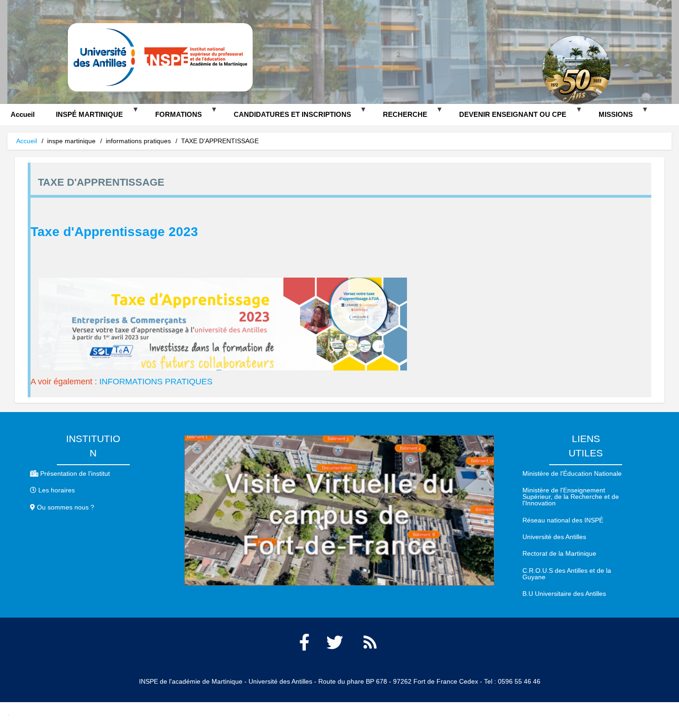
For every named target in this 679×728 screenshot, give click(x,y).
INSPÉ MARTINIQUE (84, 117)
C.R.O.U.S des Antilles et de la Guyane (566, 574)
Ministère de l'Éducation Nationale (572, 473)
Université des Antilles (554, 536)
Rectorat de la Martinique (559, 553)
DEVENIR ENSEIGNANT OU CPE (507, 117)
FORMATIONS (172, 117)
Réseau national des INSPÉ (562, 520)
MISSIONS (610, 117)
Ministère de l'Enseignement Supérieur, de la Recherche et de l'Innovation (570, 496)
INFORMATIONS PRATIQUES (155, 381)
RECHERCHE (399, 117)
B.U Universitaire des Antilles (564, 593)
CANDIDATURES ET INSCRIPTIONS (287, 117)
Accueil (23, 114)
